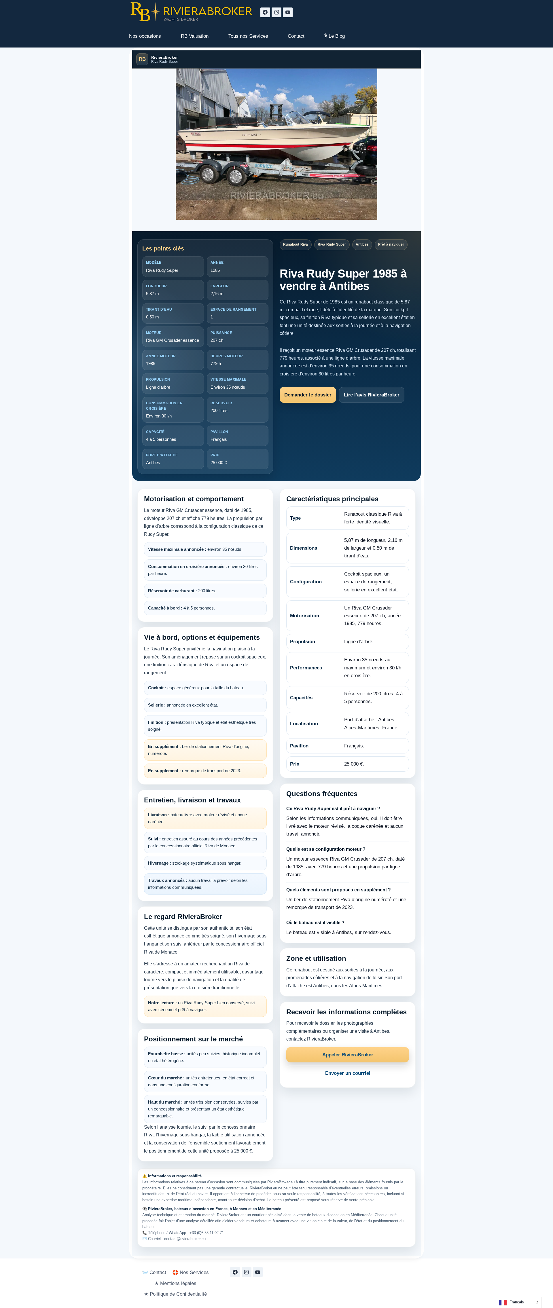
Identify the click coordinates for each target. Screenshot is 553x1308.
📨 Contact (154, 1272)
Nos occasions (145, 36)
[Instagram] (276, 12)
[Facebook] (265, 12)
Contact (296, 36)
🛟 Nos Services (190, 1272)
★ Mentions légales (175, 1283)
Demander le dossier (308, 395)
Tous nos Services (248, 36)
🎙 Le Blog (334, 36)
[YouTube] (288, 12)
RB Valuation (195, 36)
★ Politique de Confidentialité (175, 1294)
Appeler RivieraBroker (347, 1055)
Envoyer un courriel (347, 1073)
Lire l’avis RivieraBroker (371, 395)
